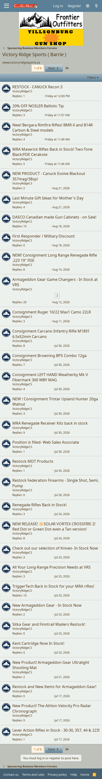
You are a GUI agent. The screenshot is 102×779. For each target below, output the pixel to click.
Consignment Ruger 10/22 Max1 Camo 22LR (51, 312)
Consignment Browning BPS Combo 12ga (49, 355)
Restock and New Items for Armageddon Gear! (54, 686)
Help (73, 774)
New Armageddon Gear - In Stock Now (47, 605)
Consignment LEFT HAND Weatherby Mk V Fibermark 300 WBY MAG (50, 377)
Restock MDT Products (32, 461)
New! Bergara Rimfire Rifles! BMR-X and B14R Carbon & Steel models (52, 127)
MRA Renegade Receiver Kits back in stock (50, 423)
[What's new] (96, 5)
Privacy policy (57, 774)
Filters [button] (91, 77)
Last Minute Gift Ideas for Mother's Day (47, 198)
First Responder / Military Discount (43, 236)
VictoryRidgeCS (22, 91)
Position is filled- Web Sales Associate (45, 442)
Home (84, 774)
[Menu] (6, 6)
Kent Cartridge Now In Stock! (38, 643)
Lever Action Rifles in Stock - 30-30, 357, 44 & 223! (56, 730)
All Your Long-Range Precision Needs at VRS (51, 567)
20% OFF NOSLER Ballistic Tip (38, 106)
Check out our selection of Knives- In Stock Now (55, 548)
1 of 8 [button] (38, 68)
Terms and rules (33, 774)
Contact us (11, 774)
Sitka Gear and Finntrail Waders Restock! (48, 624)
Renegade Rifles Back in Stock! (39, 504)
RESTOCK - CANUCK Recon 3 (37, 86)
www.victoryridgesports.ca (21, 62)
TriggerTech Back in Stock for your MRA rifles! (53, 586)
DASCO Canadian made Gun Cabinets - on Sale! (54, 217)
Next (52, 68)
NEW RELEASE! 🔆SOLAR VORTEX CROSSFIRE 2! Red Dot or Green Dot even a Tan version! (53, 526)
